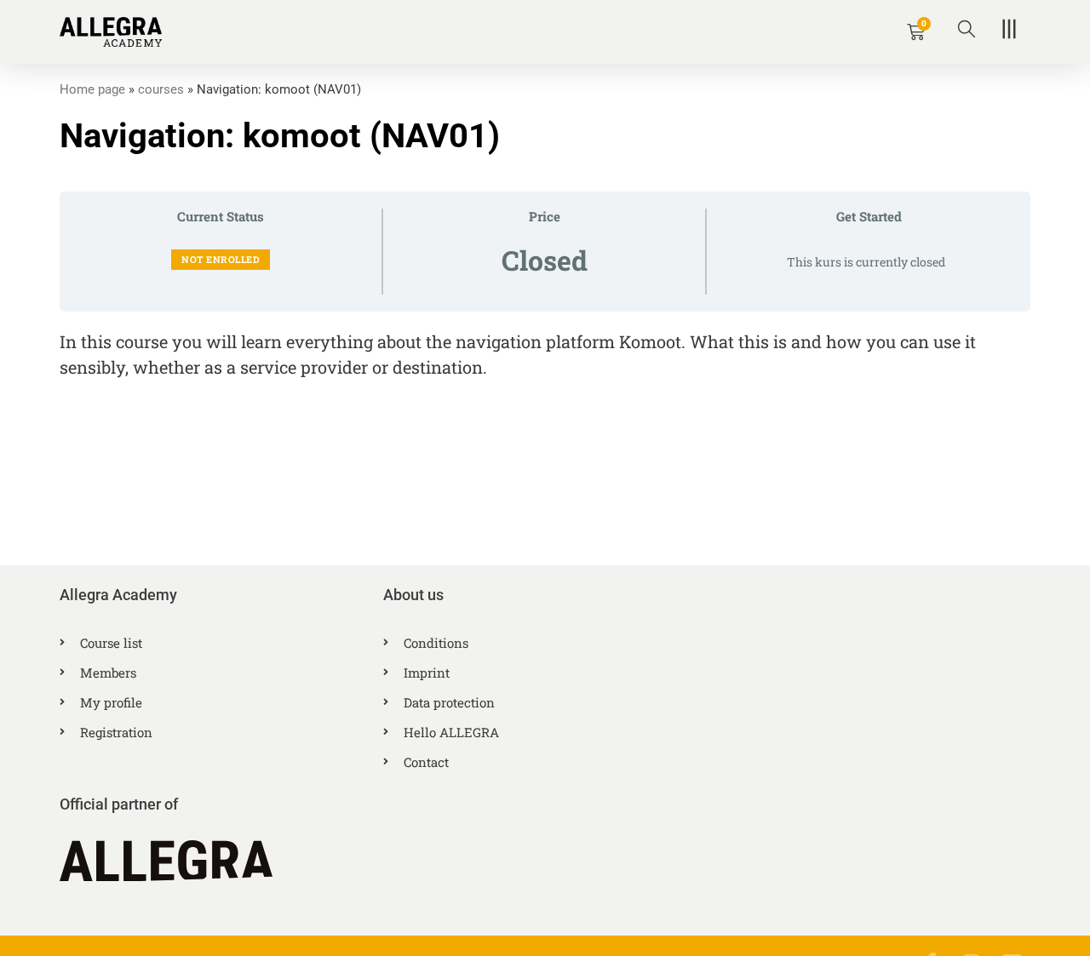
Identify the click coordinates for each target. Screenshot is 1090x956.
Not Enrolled (220, 259)
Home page (92, 89)
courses (161, 89)
